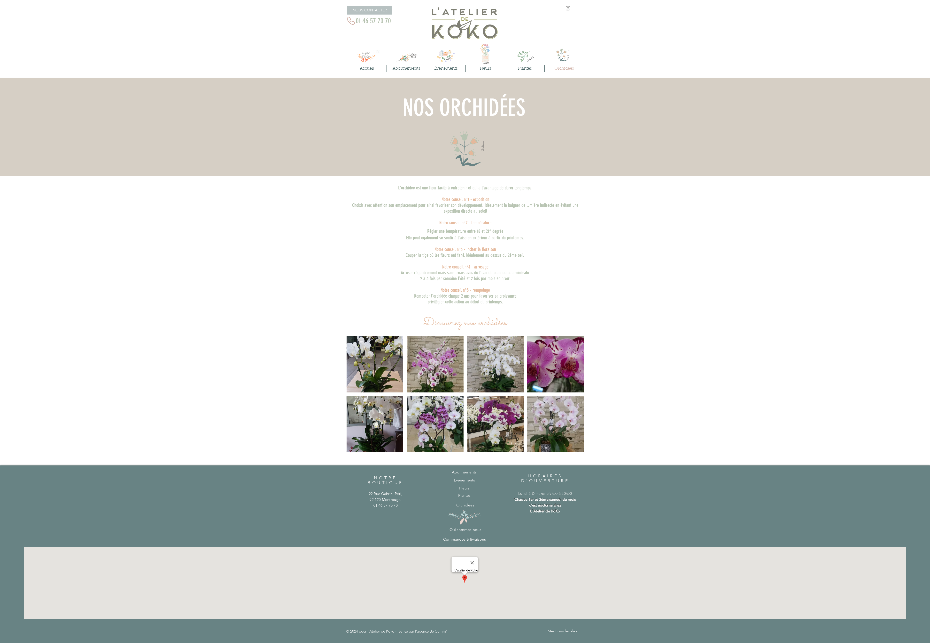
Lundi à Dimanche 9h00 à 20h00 (545, 499)
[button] (375, 364)
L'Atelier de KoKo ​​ (545, 511)
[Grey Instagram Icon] (568, 8)
